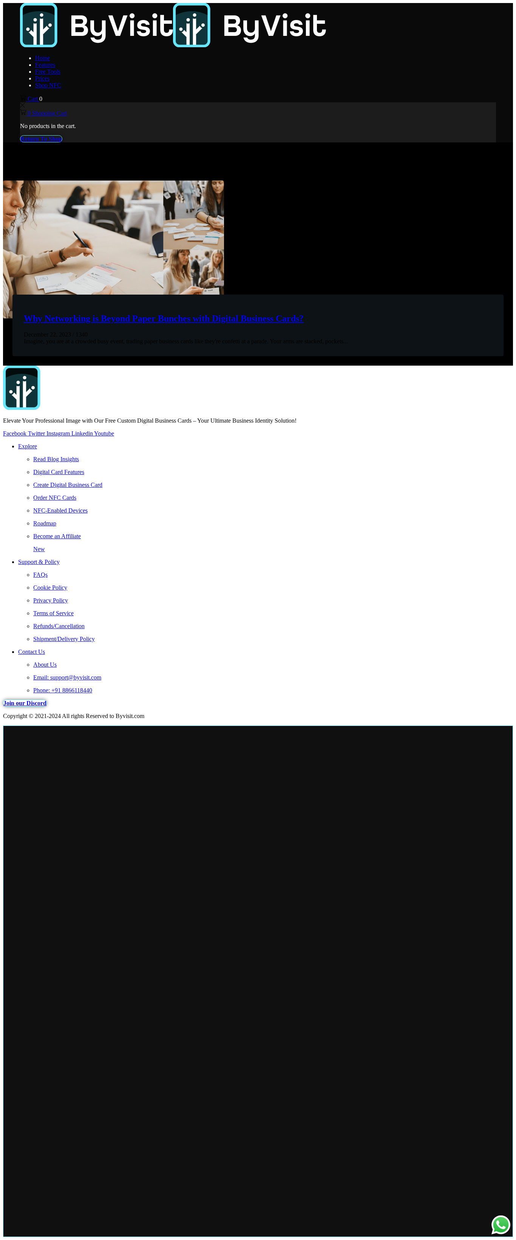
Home (42, 58)
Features (45, 65)
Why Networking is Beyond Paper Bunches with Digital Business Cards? (164, 318)
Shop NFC (48, 85)
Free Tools (47, 71)
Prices (42, 78)
